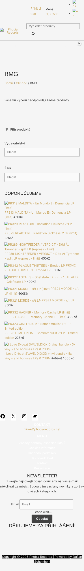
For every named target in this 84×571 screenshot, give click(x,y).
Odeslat (42, 518)
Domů (8, 83)
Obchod (21, 83)
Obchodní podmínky (42, 453)
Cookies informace (42, 448)
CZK (55, 14)
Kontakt (42, 463)
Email (15, 504)
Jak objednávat (42, 458)
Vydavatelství (14, 143)
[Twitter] (13, 11)
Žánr (7, 168)
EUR (48, 14)
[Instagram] (20, 11)
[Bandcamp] (27, 11)
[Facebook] (6, 11)
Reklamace (42, 468)
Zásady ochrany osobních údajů (42, 443)
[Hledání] (32, 34)
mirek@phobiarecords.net (42, 429)
